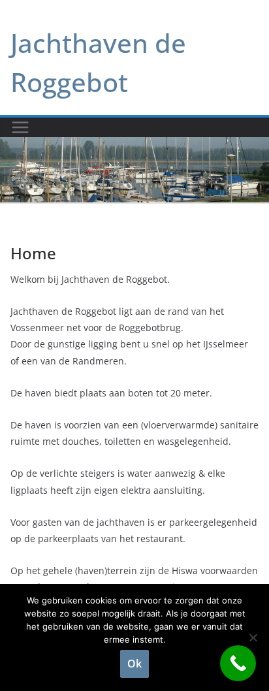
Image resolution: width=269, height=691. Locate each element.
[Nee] (252, 637)
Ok (134, 663)
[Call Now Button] (238, 663)
